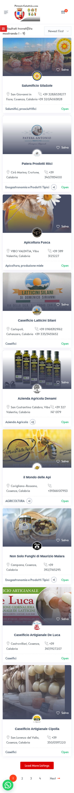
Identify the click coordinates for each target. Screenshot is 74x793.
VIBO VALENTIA (21, 251)
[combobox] (57, 30)
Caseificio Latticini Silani (37, 320)
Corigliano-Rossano (24, 486)
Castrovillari (19, 643)
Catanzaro (13, 334)
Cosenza (19, 99)
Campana (17, 565)
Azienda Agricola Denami (37, 398)
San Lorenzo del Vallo (24, 737)
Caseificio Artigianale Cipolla (37, 729)
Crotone (33, 172)
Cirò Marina (18, 172)
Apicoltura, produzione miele (24, 265)
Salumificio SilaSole (37, 85)
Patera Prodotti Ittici (37, 163)
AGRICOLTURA (15, 501)
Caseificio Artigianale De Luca (37, 635)
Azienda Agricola (16, 422)
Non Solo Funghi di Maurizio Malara (37, 556)
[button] (8, 785)
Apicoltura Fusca (37, 242)
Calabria (32, 99)
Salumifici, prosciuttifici (20, 109)
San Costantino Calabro (27, 407)
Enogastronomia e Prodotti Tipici (27, 187)
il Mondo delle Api (37, 477)
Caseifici (10, 343)
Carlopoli (17, 329)
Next (53, 778)
